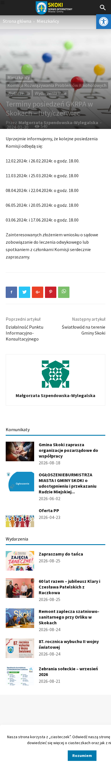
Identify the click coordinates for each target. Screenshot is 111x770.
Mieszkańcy (48, 21)
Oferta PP (49, 510)
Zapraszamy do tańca (61, 554)
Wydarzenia (18, 93)
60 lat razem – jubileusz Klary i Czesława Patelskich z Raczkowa (69, 586)
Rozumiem (82, 755)
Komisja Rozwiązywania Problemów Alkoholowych (56, 85)
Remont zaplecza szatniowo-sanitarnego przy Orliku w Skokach (69, 616)
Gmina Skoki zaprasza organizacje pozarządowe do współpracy (68, 450)
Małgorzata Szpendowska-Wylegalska (58, 122)
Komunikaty (18, 429)
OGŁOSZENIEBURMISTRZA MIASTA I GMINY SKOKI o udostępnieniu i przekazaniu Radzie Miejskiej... (67, 483)
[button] (103, 21)
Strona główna (17, 21)
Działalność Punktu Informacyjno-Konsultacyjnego (24, 333)
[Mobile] (3, 3)
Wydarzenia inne (51, 93)
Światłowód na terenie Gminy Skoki (83, 330)
